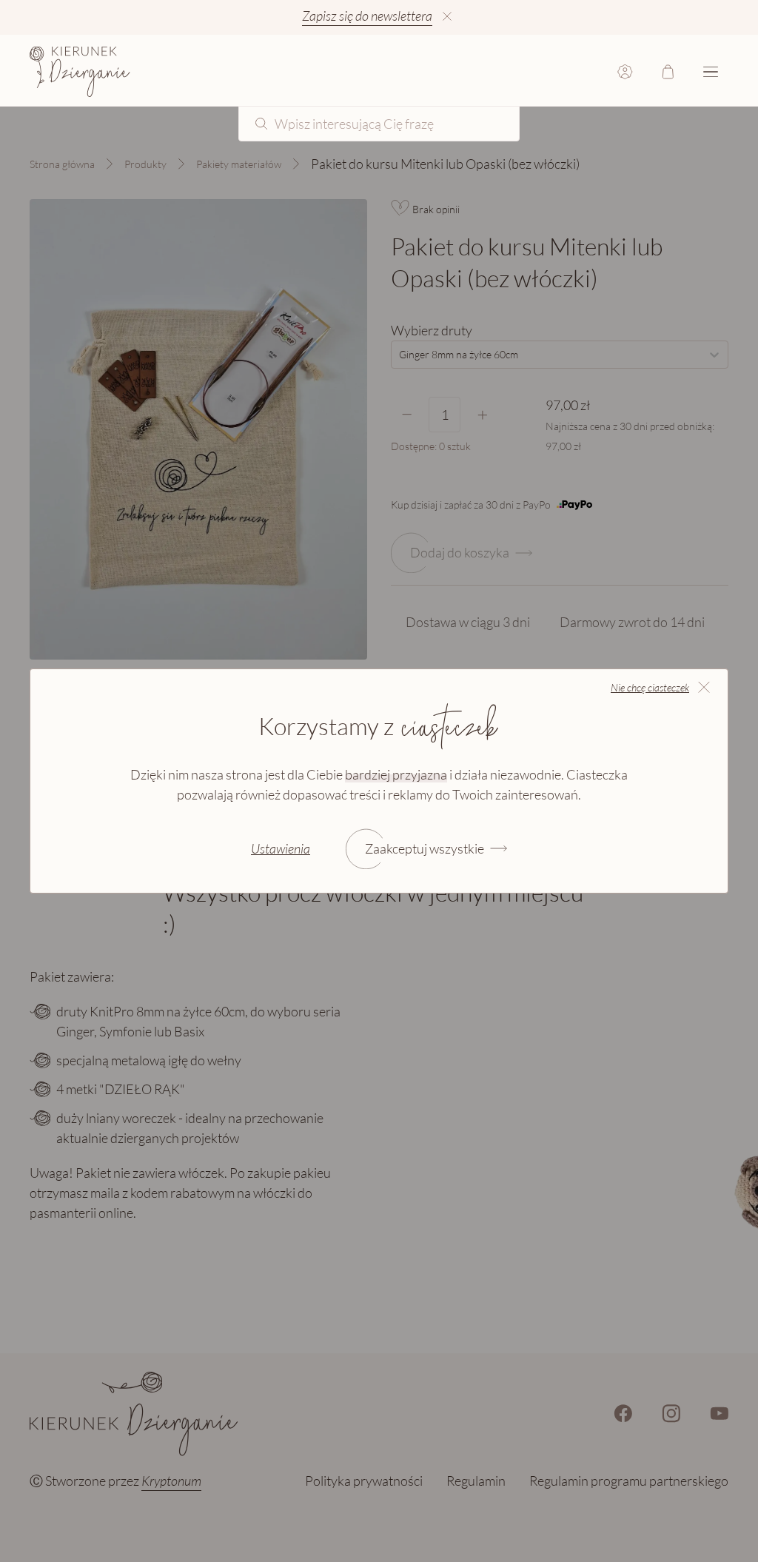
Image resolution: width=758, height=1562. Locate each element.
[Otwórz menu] (710, 72)
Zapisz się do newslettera (367, 15)
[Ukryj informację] (447, 16)
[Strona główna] (80, 72)
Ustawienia (280, 848)
